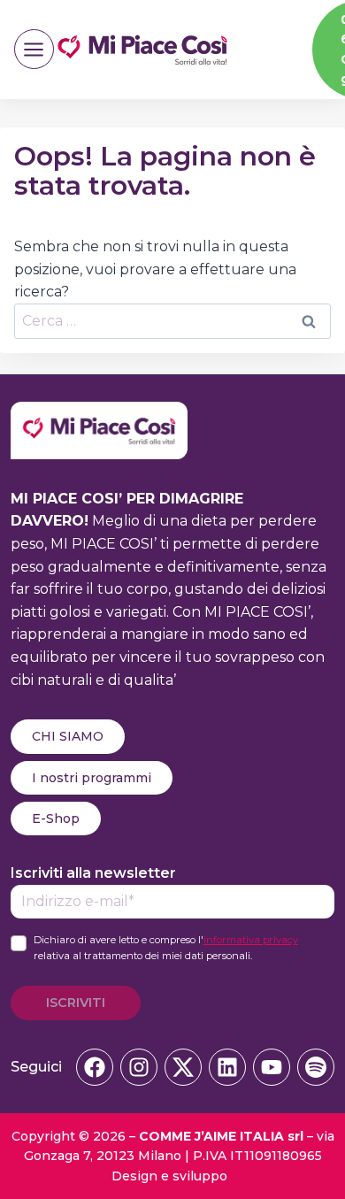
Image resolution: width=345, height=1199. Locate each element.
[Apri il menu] (34, 49)
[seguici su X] (183, 1067)
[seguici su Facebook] (94, 1067)
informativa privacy (250, 940)
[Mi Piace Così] (99, 412)
